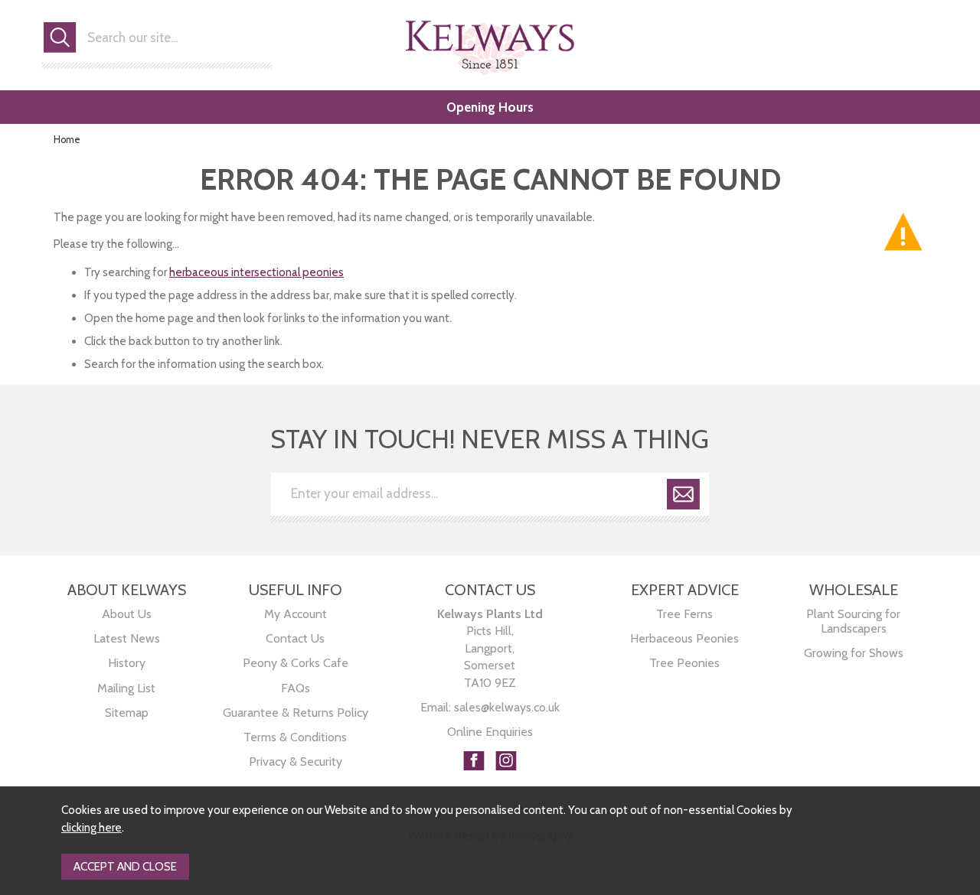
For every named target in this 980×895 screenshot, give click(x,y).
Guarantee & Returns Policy (295, 712)
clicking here (91, 828)
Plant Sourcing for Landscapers (853, 621)
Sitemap (127, 712)
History (126, 663)
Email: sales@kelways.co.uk (490, 707)
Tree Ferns (684, 614)
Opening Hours (490, 107)
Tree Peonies (684, 663)
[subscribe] (683, 497)
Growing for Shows (853, 653)
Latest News (126, 638)
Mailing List (126, 688)
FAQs (295, 688)
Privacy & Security (295, 761)
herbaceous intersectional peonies (256, 272)
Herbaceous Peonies (684, 638)
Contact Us (295, 638)
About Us (127, 614)
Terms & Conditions (295, 737)
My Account (295, 614)
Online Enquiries (490, 731)
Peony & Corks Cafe (295, 663)
